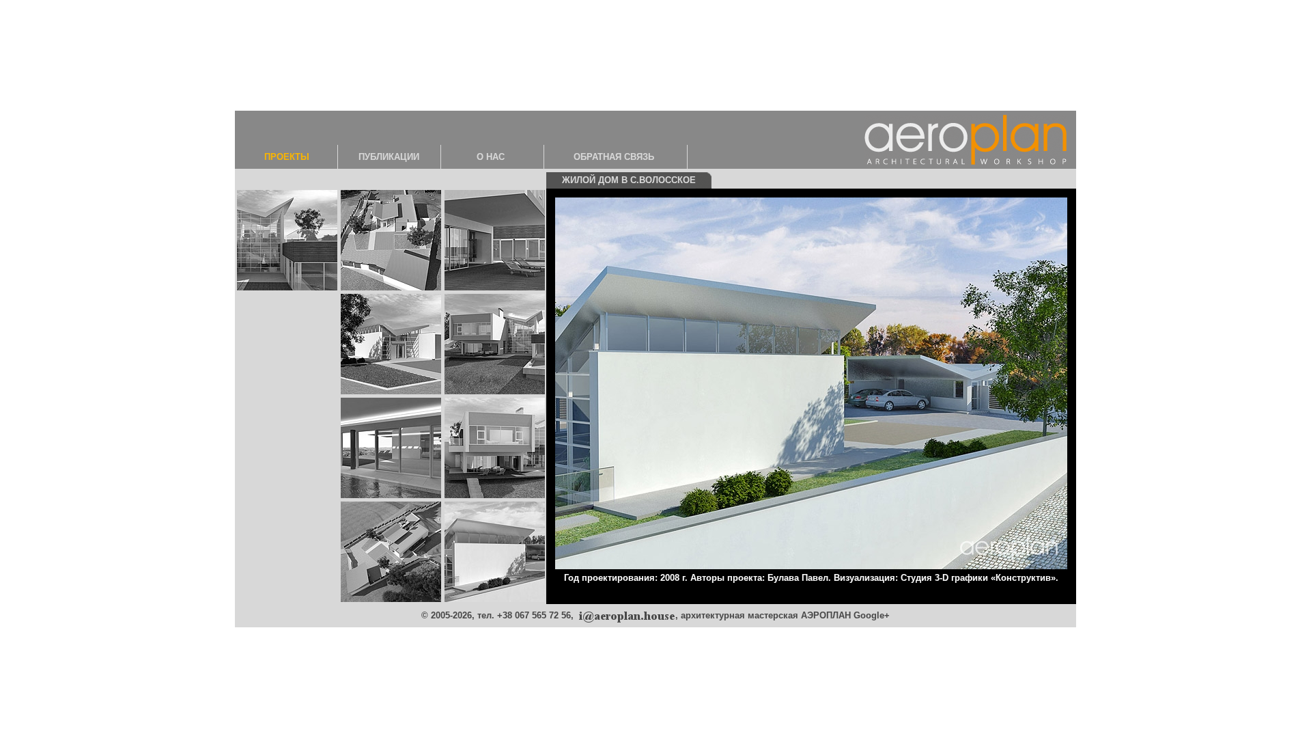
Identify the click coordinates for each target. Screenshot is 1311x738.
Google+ (872, 615)
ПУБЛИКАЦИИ (388, 157)
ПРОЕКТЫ (286, 157)
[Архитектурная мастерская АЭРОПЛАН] (965, 139)
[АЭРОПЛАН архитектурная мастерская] (625, 616)
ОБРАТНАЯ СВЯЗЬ (614, 157)
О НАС (491, 157)
